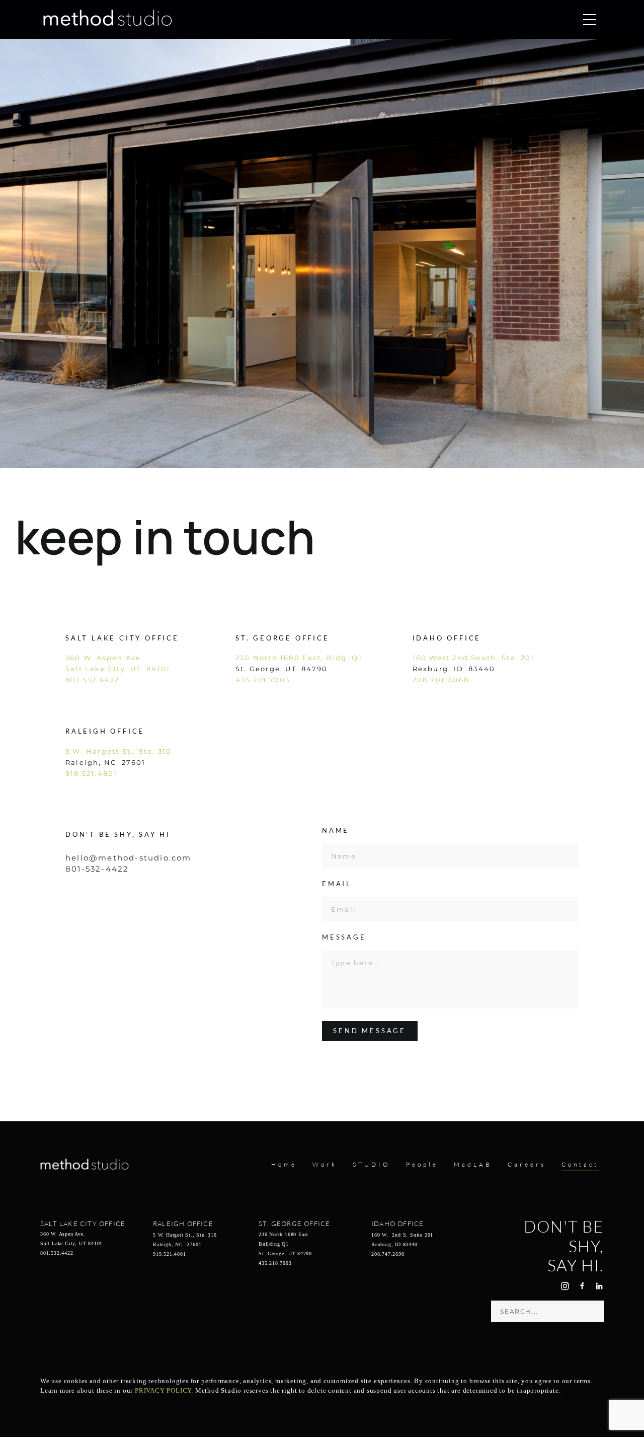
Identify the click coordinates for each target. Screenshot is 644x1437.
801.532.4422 (92, 680)
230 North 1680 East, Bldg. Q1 (298, 658)
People (422, 1164)
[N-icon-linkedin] (599, 1285)
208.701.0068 (441, 680)
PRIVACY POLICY (163, 1390)
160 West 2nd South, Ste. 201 (474, 658)
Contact (580, 1164)
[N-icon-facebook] (582, 1285)
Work (324, 1164)
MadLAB (473, 1164)
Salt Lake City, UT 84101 (117, 669)
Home (284, 1164)
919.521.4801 (91, 773)
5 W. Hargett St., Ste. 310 (118, 751)
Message (344, 937)
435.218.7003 (262, 680)
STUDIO (371, 1164)
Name (335, 830)
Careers (527, 1164)
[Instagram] (565, 1285)
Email (337, 884)
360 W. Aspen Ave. (104, 658)
